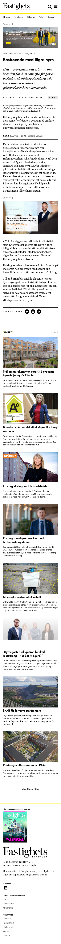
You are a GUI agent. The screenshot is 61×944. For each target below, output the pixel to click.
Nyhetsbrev (8, 903)
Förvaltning (18, 17)
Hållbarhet (31, 17)
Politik (41, 17)
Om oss (7, 899)
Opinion (51, 17)
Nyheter (6, 17)
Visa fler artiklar (30, 789)
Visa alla (54, 332)
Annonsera (8, 907)
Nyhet (53, 98)
